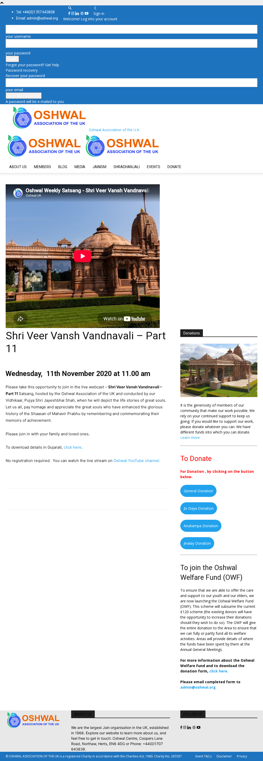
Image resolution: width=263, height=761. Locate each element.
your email (14, 89)
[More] (82, 499)
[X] (22, 499)
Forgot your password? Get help (32, 64)
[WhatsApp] (46, 499)
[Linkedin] (77, 13)
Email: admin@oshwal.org (37, 18)
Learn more (190, 437)
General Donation (198, 490)
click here (72, 447)
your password (18, 53)
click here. (218, 671)
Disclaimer (224, 756)
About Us (18, 167)
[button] (69, 8)
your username (18, 36)
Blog (62, 167)
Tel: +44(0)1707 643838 (35, 12)
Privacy (242, 756)
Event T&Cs (203, 756)
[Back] (95, 8)
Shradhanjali (127, 167)
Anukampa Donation (201, 525)
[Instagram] (73, 13)
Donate (174, 167)
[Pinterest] (34, 499)
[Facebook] (69, 13)
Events (153, 167)
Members (42, 167)
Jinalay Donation (197, 543)
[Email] (58, 499)
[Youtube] (86, 13)
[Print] (70, 499)
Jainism (99, 167)
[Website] (82, 13)
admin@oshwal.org (198, 687)
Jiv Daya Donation (199, 508)
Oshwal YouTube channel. (137, 460)
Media (79, 167)
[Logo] (45, 158)
